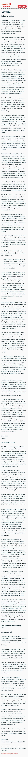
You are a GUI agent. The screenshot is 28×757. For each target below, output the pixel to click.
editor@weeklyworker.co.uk (10, 753)
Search (24, 6)
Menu (20, 6)
